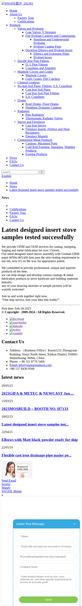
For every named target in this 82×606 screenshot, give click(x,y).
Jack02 (6, 484)
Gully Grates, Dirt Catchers (42, 79)
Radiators (23, 111)
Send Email (9, 480)
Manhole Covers (35, 75)
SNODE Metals (12, 491)
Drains (22, 100)
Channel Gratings (29, 82)
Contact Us (17, 165)
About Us (16, 14)
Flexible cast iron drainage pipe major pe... (36, 455)
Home (13, 10)
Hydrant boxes (42, 57)
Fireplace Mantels (36, 136)
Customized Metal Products (35, 140)
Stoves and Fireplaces (31, 122)
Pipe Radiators (34, 114)
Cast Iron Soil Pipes (37, 89)
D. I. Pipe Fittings (36, 64)
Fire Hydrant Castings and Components (50, 35)
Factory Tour (26, 18)
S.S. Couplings (34, 96)
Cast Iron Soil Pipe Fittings (42, 93)
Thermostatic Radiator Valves (43, 118)
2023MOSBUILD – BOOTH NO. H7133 (35, 409)
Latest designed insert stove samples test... (35, 424)
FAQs (13, 161)
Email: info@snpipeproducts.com (31, 365)
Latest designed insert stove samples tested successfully (44, 190)
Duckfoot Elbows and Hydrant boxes (48, 50)
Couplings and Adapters (40, 68)
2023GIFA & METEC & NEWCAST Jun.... (38, 393)
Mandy (6, 487)
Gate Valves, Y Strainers (40, 32)
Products (15, 25)
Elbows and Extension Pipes (51, 53)
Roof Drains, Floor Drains (42, 104)
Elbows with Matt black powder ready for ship (40, 440)
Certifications (26, 21)
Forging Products (36, 154)
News (13, 157)
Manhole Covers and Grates (35, 71)
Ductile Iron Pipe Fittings (33, 61)
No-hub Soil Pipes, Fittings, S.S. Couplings (45, 86)
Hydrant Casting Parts (47, 46)
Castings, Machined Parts (41, 143)
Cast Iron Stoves (35, 125)
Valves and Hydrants (31, 28)
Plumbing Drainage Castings (43, 107)
